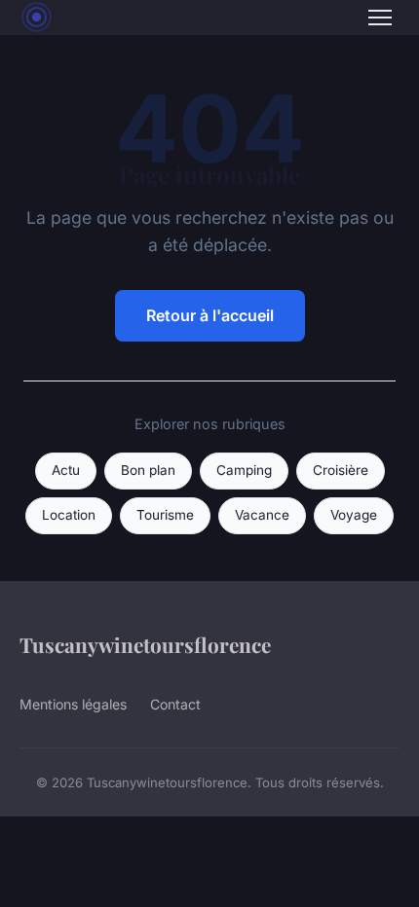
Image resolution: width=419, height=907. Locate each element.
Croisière (340, 470)
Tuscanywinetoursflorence (145, 644)
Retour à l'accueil (210, 315)
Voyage (353, 515)
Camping (244, 470)
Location (68, 515)
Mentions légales (73, 704)
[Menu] (380, 17)
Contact (175, 704)
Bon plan (148, 470)
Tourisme (165, 515)
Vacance (262, 515)
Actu (66, 470)
